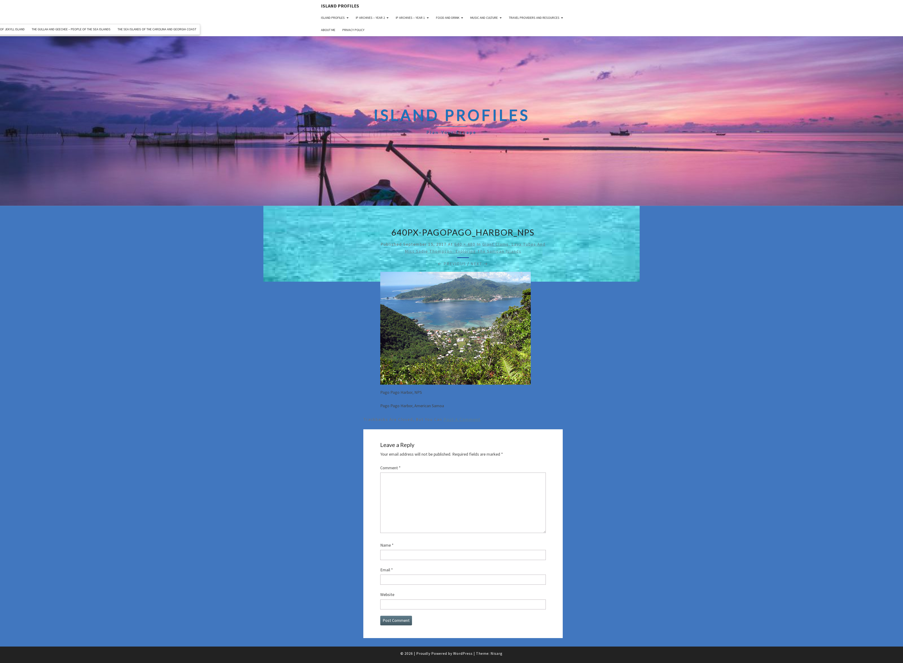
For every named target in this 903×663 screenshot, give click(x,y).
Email (386, 569)
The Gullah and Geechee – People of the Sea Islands (71, 29)
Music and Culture (484, 18)
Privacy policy (353, 30)
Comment (390, 467)
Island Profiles (340, 6)
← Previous (452, 263)
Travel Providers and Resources (534, 18)
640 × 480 (464, 244)
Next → (479, 263)
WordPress (463, 653)
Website (387, 594)
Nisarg (497, 653)
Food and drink (447, 18)
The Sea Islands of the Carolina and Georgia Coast (157, 29)
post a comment (462, 419)
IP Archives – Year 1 (410, 18)
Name (387, 545)
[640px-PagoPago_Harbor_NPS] (455, 329)
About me (328, 30)
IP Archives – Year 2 (370, 18)
